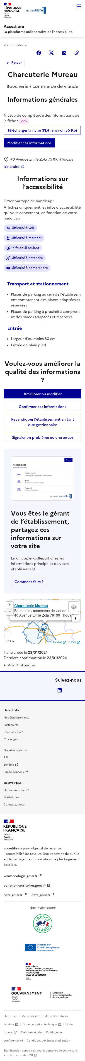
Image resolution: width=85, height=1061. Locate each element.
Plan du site (11, 1016)
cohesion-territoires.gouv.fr (25, 885)
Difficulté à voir (22, 228)
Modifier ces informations (29, 143)
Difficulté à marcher (26, 238)
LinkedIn (59, 690)
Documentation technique (39, 1024)
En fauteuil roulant (25, 248)
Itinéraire (11, 166)
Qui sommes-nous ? (16, 790)
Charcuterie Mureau (31, 605)
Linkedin (64, 52)
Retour (16, 62)
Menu (78, 6)
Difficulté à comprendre (29, 267)
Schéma (9, 765)
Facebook (38, 52)
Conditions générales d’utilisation (48, 1041)
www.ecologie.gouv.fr (20, 876)
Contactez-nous (14, 805)
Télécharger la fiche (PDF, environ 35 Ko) (42, 130)
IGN (73, 642)
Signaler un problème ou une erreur (42, 437)
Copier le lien (76, 52)
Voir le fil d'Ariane (15, 45)
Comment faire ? (29, 581)
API (6, 757)
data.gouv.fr (41, 895)
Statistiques (11, 797)
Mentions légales (31, 1032)
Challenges (11, 739)
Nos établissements (16, 718)
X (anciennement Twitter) (51, 52)
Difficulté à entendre (27, 258)
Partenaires (11, 725)
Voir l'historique (21, 665)
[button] (9, 605)
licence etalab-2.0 (21, 1055)
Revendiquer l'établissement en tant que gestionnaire (42, 422)
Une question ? (13, 732)
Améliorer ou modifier (43, 394)
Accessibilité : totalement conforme (45, 1016)
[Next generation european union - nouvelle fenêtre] (42, 947)
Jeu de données (14, 772)
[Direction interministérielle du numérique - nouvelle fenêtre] (43, 995)
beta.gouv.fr (13, 895)
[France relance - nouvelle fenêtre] (42, 923)
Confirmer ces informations (42, 406)
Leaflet (57, 642)
